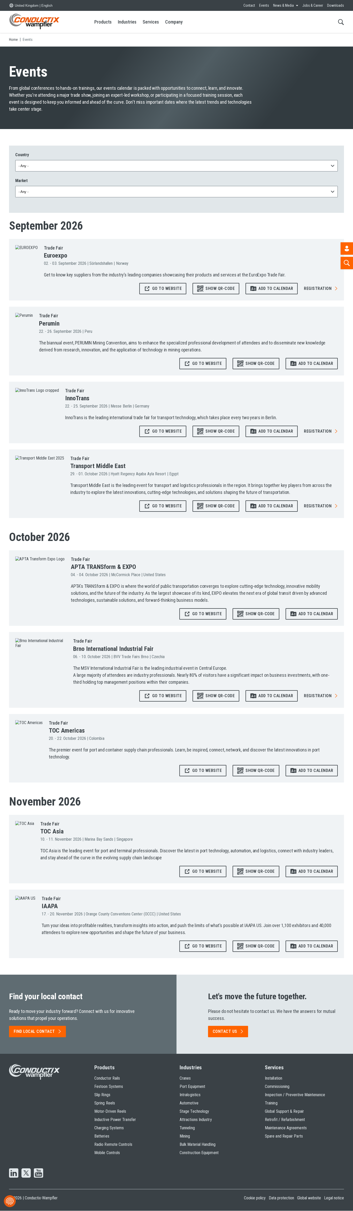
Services (151, 22)
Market (21, 180)
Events (264, 5)
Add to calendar (275, 288)
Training (271, 1103)
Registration (318, 288)
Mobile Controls (107, 1152)
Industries (127, 22)
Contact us (225, 1031)
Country (22, 154)
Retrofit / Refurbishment (285, 1119)
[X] (26, 1173)
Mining (185, 1136)
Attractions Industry (196, 1119)
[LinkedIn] (13, 1173)
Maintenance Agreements (286, 1127)
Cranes (185, 1078)
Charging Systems (109, 1127)
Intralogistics (190, 1094)
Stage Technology (194, 1111)
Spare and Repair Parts (284, 1136)
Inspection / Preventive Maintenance (295, 1094)
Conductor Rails (107, 1078)
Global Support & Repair (284, 1111)
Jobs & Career (312, 5)
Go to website (167, 288)
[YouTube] (38, 1173)
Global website (309, 1197)
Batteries (101, 1136)
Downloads (335, 5)
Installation (273, 1078)
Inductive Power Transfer (115, 1119)
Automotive (189, 1103)
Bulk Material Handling (198, 1144)
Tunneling (187, 1127)
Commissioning (277, 1086)
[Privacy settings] (10, 1201)
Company (174, 22)
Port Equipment (192, 1086)
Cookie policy (255, 1197)
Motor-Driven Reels (110, 1111)
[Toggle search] (341, 22)
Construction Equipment (199, 1152)
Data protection (281, 1197)
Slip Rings (102, 1094)
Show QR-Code (220, 288)
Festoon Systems (108, 1086)
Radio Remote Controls (113, 1144)
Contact (249, 5)
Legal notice (334, 1197)
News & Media (283, 5)
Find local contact (34, 1031)
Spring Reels (104, 1103)
